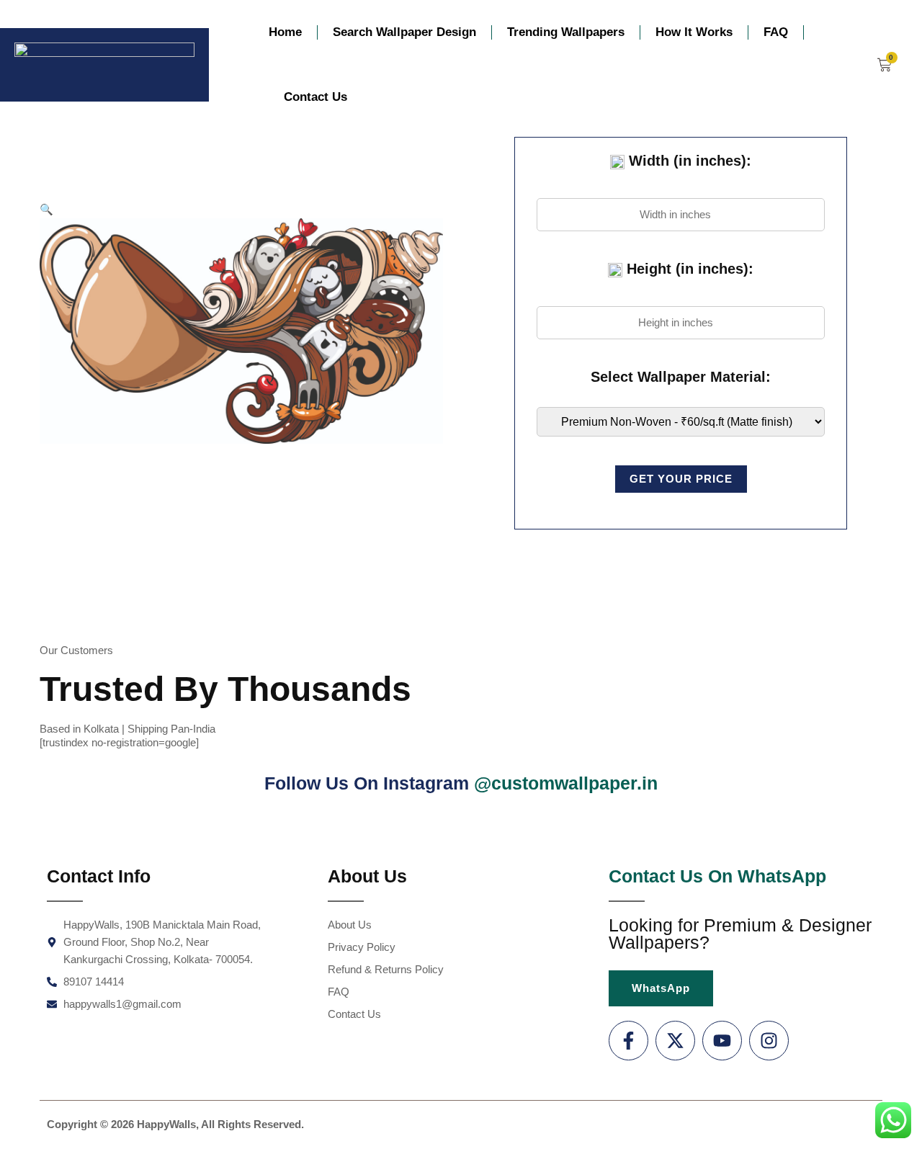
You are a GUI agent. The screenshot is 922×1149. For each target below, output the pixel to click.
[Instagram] (769, 1040)
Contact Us (315, 97)
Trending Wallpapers (566, 32)
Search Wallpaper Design (404, 32)
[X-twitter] (675, 1040)
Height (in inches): (687, 269)
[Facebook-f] (628, 1040)
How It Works (694, 32)
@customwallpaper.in (566, 783)
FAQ (776, 32)
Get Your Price (681, 479)
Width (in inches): (688, 161)
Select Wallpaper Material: (681, 377)
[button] (46, 209)
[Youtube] (722, 1040)
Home (285, 32)
